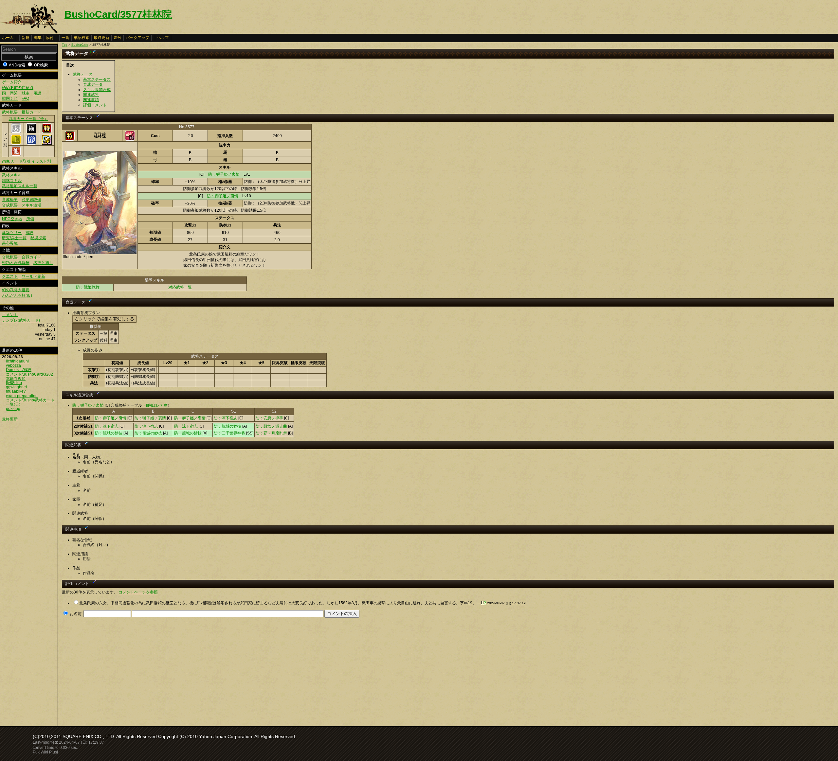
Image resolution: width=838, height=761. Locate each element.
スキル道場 (31, 205)
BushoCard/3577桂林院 (118, 14)
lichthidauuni (17, 361)
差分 (117, 37)
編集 (38, 37)
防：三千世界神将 (229, 433)
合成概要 (10, 205)
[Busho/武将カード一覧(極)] (31, 132)
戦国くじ (10, 98)
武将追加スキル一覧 (19, 186)
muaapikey (16, 391)
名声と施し (43, 262)
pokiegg (13, 408)
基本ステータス (97, 79)
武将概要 (10, 112)
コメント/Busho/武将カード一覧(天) (30, 402)
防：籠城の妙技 (227, 426)
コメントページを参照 (138, 592)
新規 (25, 37)
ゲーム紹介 (12, 82)
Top (64, 44)
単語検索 (81, 37)
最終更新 (101, 37)
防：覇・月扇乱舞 (271, 433)
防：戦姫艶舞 (88, 287)
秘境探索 (38, 238)
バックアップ (137, 37)
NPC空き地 (12, 219)
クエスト (10, 276)
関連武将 (91, 94)
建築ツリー (12, 232)
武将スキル (12, 175)
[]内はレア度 (157, 405)
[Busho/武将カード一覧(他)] (16, 154)
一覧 (65, 37)
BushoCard (79, 44)
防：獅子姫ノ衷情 (224, 174)
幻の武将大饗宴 (15, 290)
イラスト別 (41, 161)
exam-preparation (22, 396)
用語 (37, 93)
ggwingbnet (16, 387)
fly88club (14, 382)
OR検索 (41, 65)
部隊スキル (12, 180)
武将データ (82, 74)
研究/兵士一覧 (14, 238)
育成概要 (10, 199)
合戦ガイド (31, 257)
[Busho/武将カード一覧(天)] (16, 132)
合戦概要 (10, 257)
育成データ (93, 84)
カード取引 (20, 161)
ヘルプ (163, 37)
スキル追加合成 (97, 89)
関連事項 (91, 99)
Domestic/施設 (18, 369)
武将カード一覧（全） (28, 118)
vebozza (13, 365)
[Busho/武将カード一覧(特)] (47, 132)
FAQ (25, 98)
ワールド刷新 (33, 276)
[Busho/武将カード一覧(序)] (31, 143)
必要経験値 (31, 199)
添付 (50, 37)
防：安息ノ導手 (269, 418)
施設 (29, 232)
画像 (6, 161)
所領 (30, 219)
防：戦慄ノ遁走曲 (271, 426)
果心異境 (10, 243)
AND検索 (17, 65)
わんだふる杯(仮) (17, 295)
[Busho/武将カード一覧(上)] (16, 143)
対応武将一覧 (180, 287)
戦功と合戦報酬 (15, 262)
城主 (25, 93)
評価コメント (95, 105)
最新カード (31, 112)
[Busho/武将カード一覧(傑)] (47, 143)
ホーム (8, 37)
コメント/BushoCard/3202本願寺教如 (29, 376)
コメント (10, 314)
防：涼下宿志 (225, 418)
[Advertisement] (117, 670)
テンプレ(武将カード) (21, 320)
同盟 (14, 93)
